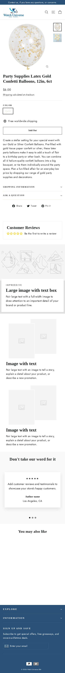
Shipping (7, 94)
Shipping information (19, 187)
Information (14, 618)
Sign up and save (17, 628)
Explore (10, 609)
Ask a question (14, 195)
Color (7, 105)
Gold (8, 111)
